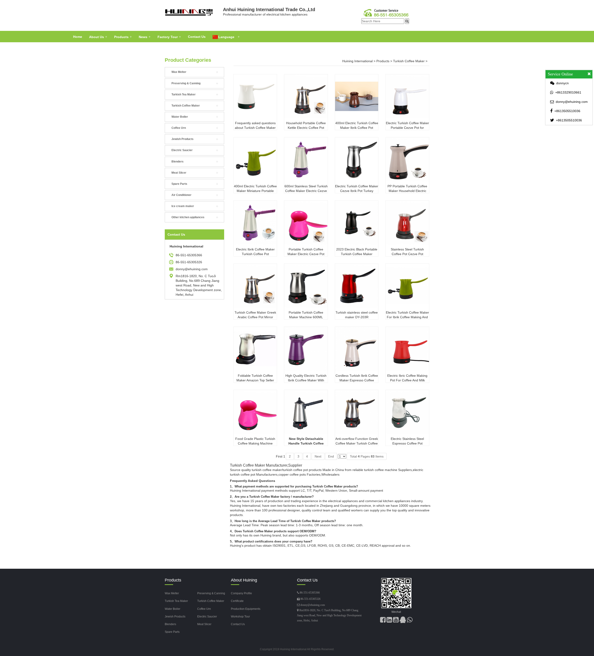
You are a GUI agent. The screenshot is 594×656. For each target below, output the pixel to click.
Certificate (237, 601)
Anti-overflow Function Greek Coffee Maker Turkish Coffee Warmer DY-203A (356, 443)
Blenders (177, 161)
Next (318, 456)
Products (121, 37)
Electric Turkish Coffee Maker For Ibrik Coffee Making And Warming (407, 317)
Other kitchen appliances (187, 217)
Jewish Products (182, 139)
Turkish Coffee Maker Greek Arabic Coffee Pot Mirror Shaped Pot (255, 317)
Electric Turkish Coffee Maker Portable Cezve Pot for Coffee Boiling (407, 127)
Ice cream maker (182, 206)
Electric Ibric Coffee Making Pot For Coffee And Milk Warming (407, 380)
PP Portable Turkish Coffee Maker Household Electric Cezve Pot (407, 190)
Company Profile (241, 593)
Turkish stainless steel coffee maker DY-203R (357, 315)
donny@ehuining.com (312, 605)
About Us (96, 37)
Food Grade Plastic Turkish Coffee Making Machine (255, 441)
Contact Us (197, 37)
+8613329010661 (568, 92)
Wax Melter (178, 72)
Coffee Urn (178, 128)
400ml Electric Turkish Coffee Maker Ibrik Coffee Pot (356, 125)
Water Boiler (179, 116)
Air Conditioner (181, 195)
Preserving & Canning (185, 83)
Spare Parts (179, 183)
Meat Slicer (178, 172)
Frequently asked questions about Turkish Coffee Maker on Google (255, 127)
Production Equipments (245, 609)
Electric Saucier (182, 150)
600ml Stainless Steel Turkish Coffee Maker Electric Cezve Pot (306, 190)
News (143, 37)
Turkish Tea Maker (183, 94)
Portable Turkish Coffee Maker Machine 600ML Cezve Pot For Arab (306, 317)
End (331, 456)
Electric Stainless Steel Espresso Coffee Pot (407, 441)
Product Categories (188, 60)
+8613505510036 (567, 111)
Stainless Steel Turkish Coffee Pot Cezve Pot (407, 251)
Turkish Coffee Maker (185, 105)
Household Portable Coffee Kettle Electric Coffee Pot (306, 125)
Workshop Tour (240, 616)
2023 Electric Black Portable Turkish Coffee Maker (356, 251)
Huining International (357, 61)
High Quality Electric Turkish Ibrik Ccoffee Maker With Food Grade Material (305, 380)
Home (77, 37)
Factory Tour (168, 37)
